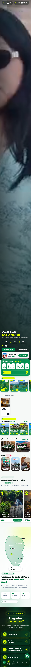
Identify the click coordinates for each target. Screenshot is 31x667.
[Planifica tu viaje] (27, 655)
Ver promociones (22, 349)
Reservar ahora (8, 349)
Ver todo (26, 378)
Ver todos (27, 455)
